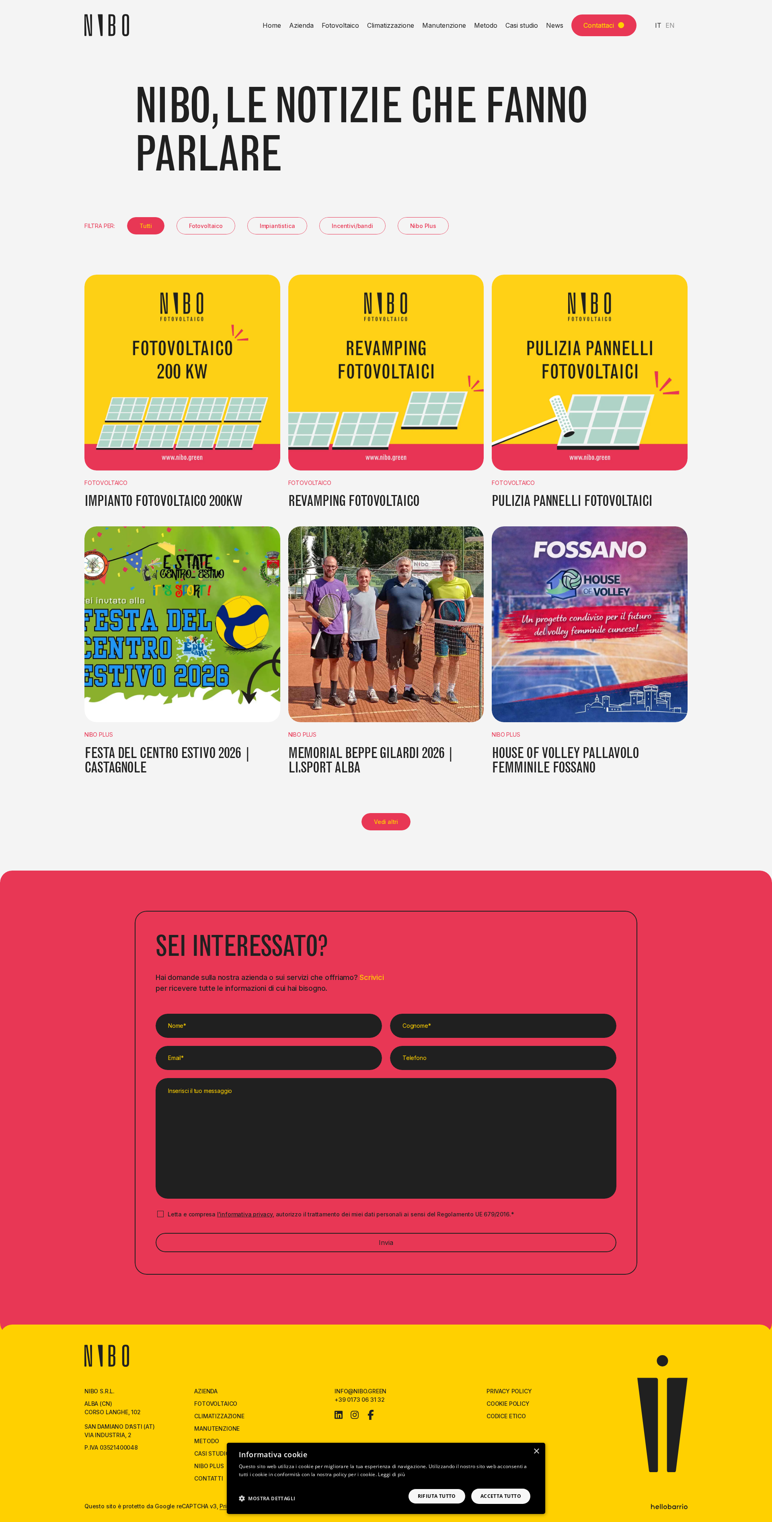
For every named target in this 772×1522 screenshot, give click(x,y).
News (554, 25)
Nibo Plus (209, 1465)
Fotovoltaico (340, 25)
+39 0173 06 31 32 (360, 1399)
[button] (267, 1498)
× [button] (536, 1451)
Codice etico (506, 1416)
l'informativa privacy (245, 1214)
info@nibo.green (360, 1391)
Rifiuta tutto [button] (437, 1496)
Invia (386, 1243)
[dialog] (386, 1478)
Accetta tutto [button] (500, 1496)
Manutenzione (444, 25)
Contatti (208, 1478)
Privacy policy (509, 1391)
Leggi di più (391, 1474)
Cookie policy (508, 1403)
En (670, 25)
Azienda (301, 25)
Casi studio (521, 25)
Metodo (485, 25)
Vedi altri (386, 821)
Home (272, 25)
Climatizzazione (390, 25)
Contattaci (598, 25)
